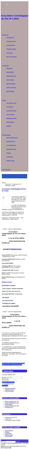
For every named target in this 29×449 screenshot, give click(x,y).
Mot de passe (5, 379)
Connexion (4, 385)
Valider (3, 440)
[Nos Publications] (11, 135)
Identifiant (4, 377)
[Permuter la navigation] (1, 31)
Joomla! (3, 446)
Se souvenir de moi (9, 384)
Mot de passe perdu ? (10, 388)
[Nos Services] (9, 35)
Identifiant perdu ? (9, 389)
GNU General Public (6, 447)
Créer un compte (9, 391)
